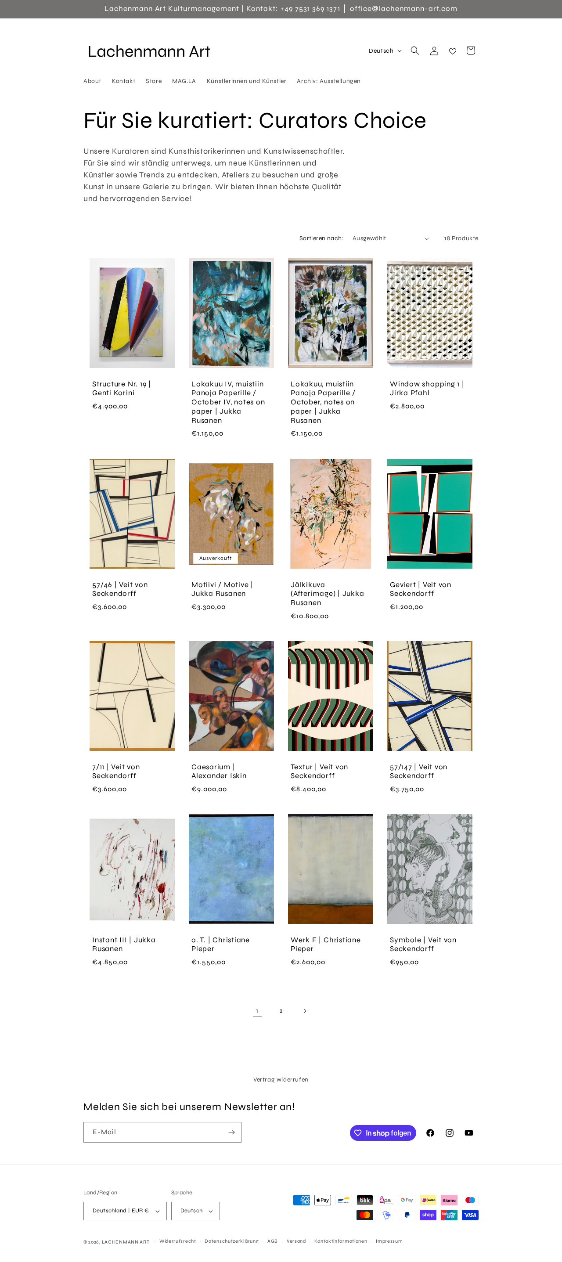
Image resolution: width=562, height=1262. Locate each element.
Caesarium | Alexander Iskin (219, 771)
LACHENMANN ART (126, 1242)
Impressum (389, 1241)
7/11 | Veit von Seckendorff (116, 771)
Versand (296, 1241)
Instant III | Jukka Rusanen (124, 944)
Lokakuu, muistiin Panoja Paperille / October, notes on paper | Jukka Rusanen (323, 402)
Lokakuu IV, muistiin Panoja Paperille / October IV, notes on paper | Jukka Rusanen (228, 402)
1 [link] (257, 1010)
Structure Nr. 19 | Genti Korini (121, 389)
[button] (415, 50)
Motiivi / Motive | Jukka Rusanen (222, 589)
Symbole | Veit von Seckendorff (423, 944)
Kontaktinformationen (340, 1241)
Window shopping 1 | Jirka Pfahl (427, 389)
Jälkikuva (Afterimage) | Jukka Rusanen (327, 593)
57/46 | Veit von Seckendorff (120, 589)
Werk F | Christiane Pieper (326, 944)
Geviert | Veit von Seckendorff (420, 589)
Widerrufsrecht (177, 1241)
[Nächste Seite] (304, 1010)
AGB (272, 1241)
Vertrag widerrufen (281, 1079)
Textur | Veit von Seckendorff (319, 771)
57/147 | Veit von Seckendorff (418, 771)
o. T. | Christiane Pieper (220, 944)
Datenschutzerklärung (232, 1241)
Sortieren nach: (321, 238)
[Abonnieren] (231, 1132)
